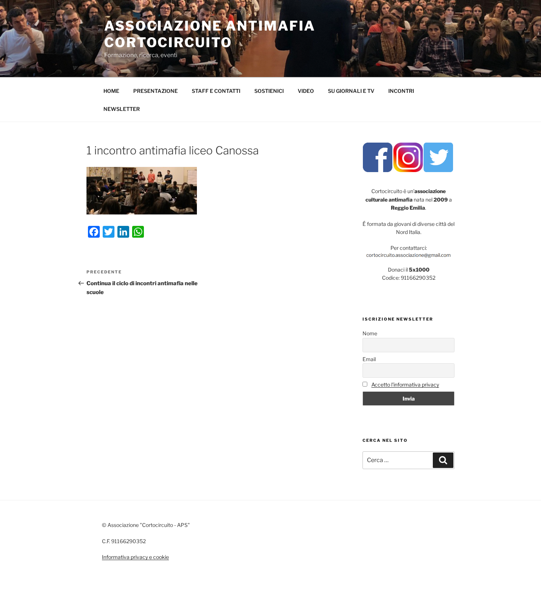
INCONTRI (401, 91)
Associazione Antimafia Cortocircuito (209, 34)
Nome (370, 333)
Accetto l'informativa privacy (405, 384)
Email (369, 359)
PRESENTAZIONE (155, 91)
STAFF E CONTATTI (216, 91)
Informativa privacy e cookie (135, 557)
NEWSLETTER (121, 109)
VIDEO (306, 91)
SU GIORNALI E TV (351, 91)
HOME (111, 91)
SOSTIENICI (269, 91)
